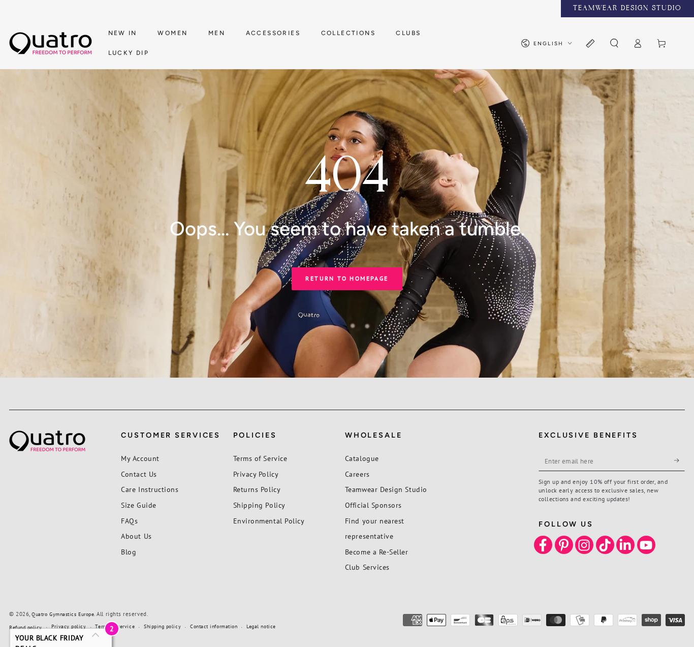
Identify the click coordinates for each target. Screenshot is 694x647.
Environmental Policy (269, 521)
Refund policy (25, 627)
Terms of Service (260, 458)
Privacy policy (68, 626)
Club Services (367, 567)
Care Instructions (149, 489)
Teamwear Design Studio (386, 489)
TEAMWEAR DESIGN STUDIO (627, 8)
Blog (128, 552)
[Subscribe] (679, 460)
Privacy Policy (256, 474)
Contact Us (138, 474)
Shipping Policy (259, 505)
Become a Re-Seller (376, 552)
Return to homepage (346, 278)
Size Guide (138, 505)
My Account (140, 458)
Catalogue (362, 458)
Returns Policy (257, 489)
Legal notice (260, 626)
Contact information (213, 626)
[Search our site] (614, 44)
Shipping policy (162, 626)
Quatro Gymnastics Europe (62, 614)
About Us (136, 536)
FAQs (129, 521)
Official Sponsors (373, 505)
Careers (357, 474)
